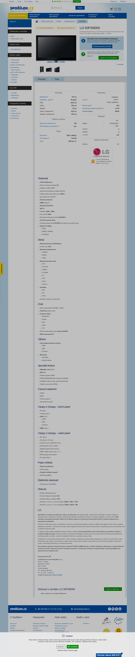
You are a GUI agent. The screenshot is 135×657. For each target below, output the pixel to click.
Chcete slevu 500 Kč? (108, 655)
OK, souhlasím (73, 646)
